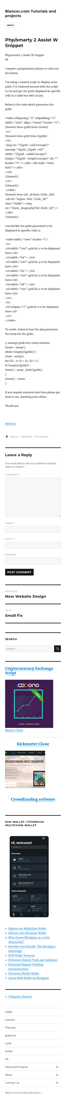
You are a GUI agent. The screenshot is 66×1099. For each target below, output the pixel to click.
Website (10, 554)
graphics (10, 1035)
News (8, 1074)
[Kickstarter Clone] (33, 769)
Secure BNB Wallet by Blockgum (28, 978)
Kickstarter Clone (33, 744)
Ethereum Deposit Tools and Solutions (32, 960)
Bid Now (10, 423)
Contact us (12, 1082)
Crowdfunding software (33, 799)
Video (8, 1011)
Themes (10, 1027)
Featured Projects (16, 1066)
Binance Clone (14, 730)
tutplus (10, 1019)
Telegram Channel (20, 996)
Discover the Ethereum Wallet (27, 933)
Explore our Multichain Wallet (27, 928)
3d (6, 1059)
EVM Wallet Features (21, 955)
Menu (10, 25)
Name (9, 523)
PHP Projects (41, 436)
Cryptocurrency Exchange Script (29, 670)
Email (10, 539)
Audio (9, 1051)
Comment (12, 474)
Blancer (14, 436)
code (8, 1043)
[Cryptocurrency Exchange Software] (33, 704)
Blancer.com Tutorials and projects (23, 1092)
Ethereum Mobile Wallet (23, 973)
